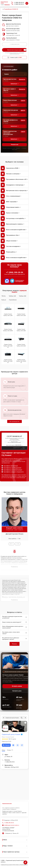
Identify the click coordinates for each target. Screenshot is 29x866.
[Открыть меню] (26, 3)
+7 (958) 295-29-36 (19, 2)
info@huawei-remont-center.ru (11, 825)
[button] (11, 543)
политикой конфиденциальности (17, 53)
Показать (14, 643)
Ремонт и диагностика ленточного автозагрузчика (10, 133)
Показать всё (14, 144)
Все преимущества (14, 421)
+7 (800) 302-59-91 (19, 4)
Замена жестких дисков (10, 110)
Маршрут (7, 745)
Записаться (14, 83)
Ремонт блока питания (10, 100)
